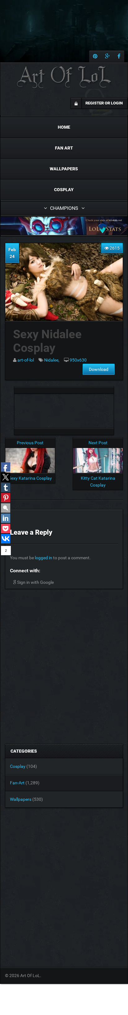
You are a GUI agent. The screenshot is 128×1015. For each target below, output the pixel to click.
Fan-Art (17, 782)
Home (64, 127)
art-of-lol (25, 360)
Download (98, 369)
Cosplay (64, 189)
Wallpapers (64, 168)
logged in (43, 557)
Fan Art (64, 147)
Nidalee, (51, 360)
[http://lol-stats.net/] (64, 226)
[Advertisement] (64, 409)
